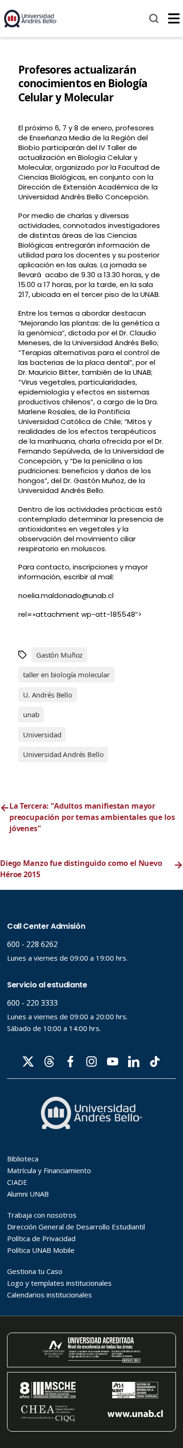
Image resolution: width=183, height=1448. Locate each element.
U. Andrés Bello (47, 694)
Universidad (42, 734)
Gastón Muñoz (59, 655)
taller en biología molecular (66, 674)
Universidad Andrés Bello (63, 754)
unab (31, 714)
